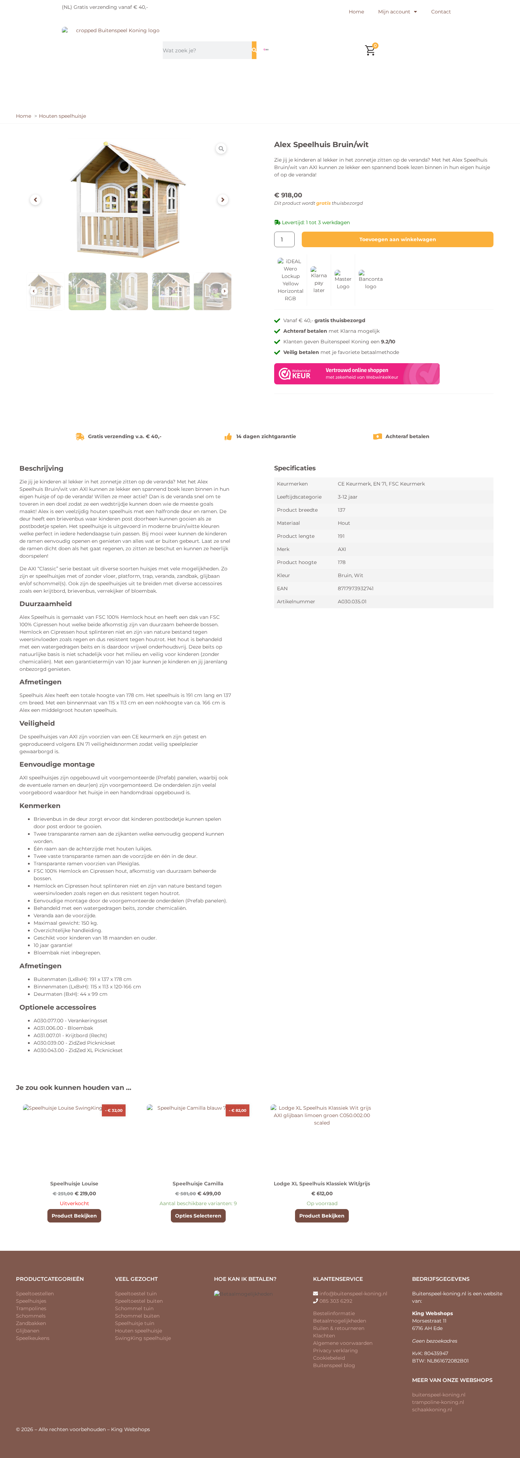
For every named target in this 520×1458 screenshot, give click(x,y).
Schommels (31, 1316)
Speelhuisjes (31, 1301)
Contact (441, 11)
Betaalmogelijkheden (339, 1321)
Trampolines (108, 85)
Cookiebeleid (329, 1358)
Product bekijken (74, 1216)
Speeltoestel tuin (136, 1293)
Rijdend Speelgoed (413, 85)
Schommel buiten (137, 1316)
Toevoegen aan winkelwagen (397, 239)
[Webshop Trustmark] (357, 382)
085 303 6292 (335, 1301)
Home (356, 11)
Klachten (324, 1335)
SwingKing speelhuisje (143, 1338)
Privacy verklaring (335, 1350)
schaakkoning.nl (432, 1409)
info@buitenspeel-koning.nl (353, 1293)
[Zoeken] (254, 50)
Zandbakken (31, 1323)
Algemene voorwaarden (342, 1343)
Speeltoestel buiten (139, 1301)
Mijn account (394, 11)
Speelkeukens (33, 1338)
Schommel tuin (134, 1308)
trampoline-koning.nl (438, 1402)
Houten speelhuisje (138, 1331)
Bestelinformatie (334, 1313)
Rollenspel (281, 101)
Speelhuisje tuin (134, 1323)
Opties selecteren (198, 1216)
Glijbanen (27, 1331)
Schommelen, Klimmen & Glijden (328, 85)
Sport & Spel (234, 101)
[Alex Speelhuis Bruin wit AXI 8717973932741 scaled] (129, 200)
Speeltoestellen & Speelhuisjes (174, 85)
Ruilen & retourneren (338, 1328)
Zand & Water (249, 85)
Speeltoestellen (35, 1293)
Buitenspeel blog (334, 1365)
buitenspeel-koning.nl (439, 1395)
